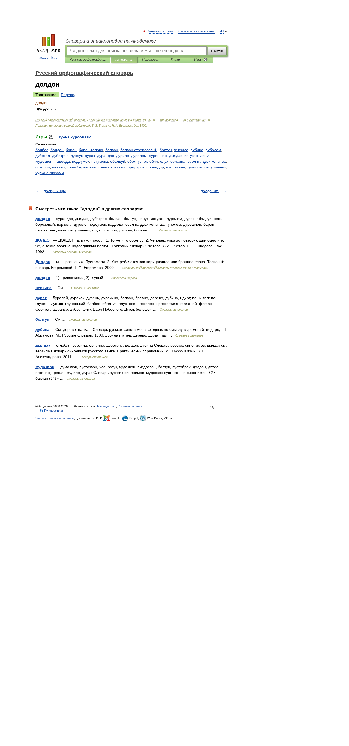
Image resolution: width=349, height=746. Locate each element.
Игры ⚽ (200, 59)
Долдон (42, 262)
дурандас (105, 155)
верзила (181, 150)
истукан (191, 155)
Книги (175, 59)
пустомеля (175, 167)
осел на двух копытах (207, 161)
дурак (90, 155)
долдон (42, 218)
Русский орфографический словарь (88, 59)
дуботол (42, 155)
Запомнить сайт (160, 31)
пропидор (155, 167)
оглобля (151, 161)
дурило (122, 155)
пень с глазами (111, 167)
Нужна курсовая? (74, 137)
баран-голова (91, 150)
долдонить (210, 191)
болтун (166, 150)
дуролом (139, 155)
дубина (197, 150)
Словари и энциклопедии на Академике (110, 41)
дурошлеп (158, 155)
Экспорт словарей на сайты (54, 418)
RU (221, 31)
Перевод (68, 95)
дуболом (213, 150)
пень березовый (81, 167)
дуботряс (60, 155)
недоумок (80, 161)
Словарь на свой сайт (196, 31)
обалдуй (117, 161)
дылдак (175, 155)
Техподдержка (106, 406)
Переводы (150, 59)
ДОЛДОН (43, 240)
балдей (57, 150)
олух (164, 161)
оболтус (134, 161)
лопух (205, 155)
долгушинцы (55, 191)
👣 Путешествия (51, 410)
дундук (77, 155)
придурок (136, 167)
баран (71, 150)
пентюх (58, 167)
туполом (194, 167)
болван (111, 150)
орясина (177, 161)
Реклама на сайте (130, 406)
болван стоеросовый (138, 150)
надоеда (62, 161)
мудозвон (43, 161)
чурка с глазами (49, 173)
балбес (41, 150)
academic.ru (48, 58)
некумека (99, 161)
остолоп (42, 167)
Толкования (124, 59)
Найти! (217, 51)
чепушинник (215, 167)
